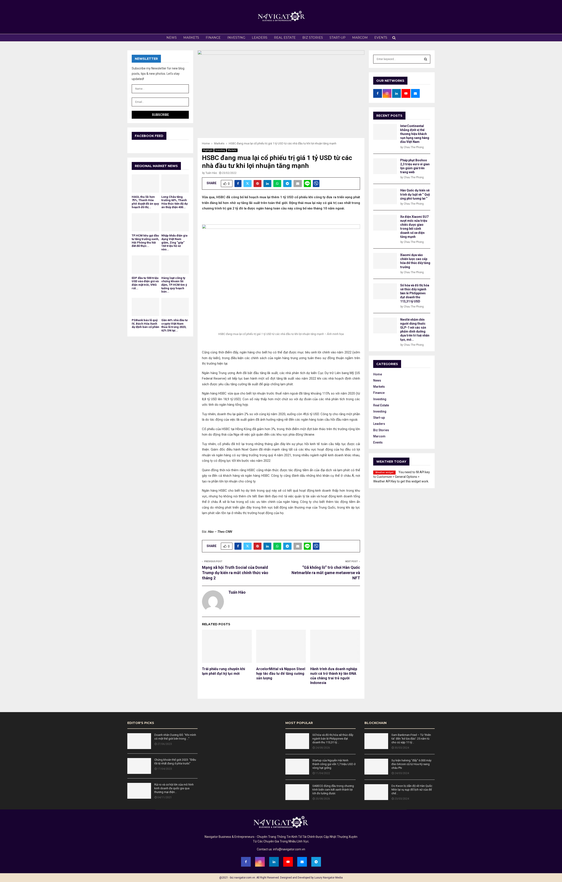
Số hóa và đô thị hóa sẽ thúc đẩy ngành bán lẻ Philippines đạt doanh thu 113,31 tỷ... (332, 738)
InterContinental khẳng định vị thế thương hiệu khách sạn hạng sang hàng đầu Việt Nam (414, 134)
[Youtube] (288, 862)
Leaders (259, 38)
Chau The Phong (414, 147)
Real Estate (285, 38)
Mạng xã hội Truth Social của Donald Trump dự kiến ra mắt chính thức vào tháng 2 (235, 572)
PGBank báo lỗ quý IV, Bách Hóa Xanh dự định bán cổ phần (145, 323)
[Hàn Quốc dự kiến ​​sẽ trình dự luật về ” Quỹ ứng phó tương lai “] (385, 196)
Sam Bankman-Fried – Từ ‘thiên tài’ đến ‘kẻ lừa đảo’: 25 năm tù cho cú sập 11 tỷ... (411, 738)
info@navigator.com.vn (289, 849)
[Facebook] (246, 862)
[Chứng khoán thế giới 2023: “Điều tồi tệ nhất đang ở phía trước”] (139, 766)
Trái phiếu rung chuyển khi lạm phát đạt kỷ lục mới (223, 671)
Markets (191, 38)
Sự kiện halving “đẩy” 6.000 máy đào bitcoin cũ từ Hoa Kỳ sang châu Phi (411, 764)
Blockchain (375, 723)
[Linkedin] (274, 862)
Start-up (338, 38)
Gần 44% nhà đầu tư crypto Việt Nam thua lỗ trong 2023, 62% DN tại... (174, 325)
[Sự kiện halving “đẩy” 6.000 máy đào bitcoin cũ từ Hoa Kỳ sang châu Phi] (376, 767)
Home (377, 374)
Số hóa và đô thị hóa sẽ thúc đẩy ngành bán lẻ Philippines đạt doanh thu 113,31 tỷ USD (414, 293)
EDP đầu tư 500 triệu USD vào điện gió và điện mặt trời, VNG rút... (145, 283)
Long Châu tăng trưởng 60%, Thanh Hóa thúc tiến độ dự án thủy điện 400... (174, 202)
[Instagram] (260, 862)
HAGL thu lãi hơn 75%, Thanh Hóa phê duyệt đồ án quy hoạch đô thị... (145, 202)
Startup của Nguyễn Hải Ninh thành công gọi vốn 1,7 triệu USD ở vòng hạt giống (333, 764)
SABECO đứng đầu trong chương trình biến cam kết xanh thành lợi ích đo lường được (333, 789)
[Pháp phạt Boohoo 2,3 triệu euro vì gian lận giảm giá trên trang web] (385, 166)
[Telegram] (316, 862)
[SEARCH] (425, 59)
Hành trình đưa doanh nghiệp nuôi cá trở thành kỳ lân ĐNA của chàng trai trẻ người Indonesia (333, 676)
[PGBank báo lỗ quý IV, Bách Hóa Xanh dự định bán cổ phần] (145, 307)
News (171, 38)
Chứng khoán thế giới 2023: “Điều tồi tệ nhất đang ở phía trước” (175, 761)
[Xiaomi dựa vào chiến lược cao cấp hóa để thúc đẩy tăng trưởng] (385, 261)
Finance (213, 38)
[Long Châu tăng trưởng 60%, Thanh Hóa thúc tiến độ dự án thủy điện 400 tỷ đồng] (175, 183)
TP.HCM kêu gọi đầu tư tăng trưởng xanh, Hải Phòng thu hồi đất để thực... (145, 240)
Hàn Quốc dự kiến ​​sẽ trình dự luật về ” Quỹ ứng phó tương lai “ (415, 194)
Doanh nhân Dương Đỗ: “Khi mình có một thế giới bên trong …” (175, 736)
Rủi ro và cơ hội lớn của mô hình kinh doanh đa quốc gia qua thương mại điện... (174, 788)
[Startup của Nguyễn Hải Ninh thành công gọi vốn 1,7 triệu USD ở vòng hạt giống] (297, 767)
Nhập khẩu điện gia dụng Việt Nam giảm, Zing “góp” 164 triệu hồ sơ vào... (174, 242)
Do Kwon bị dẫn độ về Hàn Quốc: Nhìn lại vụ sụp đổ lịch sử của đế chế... (412, 789)
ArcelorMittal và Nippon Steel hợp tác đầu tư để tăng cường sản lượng (280, 673)
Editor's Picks (140, 723)
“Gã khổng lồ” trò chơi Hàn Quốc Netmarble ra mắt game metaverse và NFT (326, 572)
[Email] (302, 862)
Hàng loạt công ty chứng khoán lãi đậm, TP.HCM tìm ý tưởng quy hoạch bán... (174, 284)
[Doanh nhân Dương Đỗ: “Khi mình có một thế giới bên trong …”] (139, 741)
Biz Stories (312, 38)
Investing (236, 38)
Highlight (208, 150)
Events (380, 38)
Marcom (360, 38)
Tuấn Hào (211, 173)
